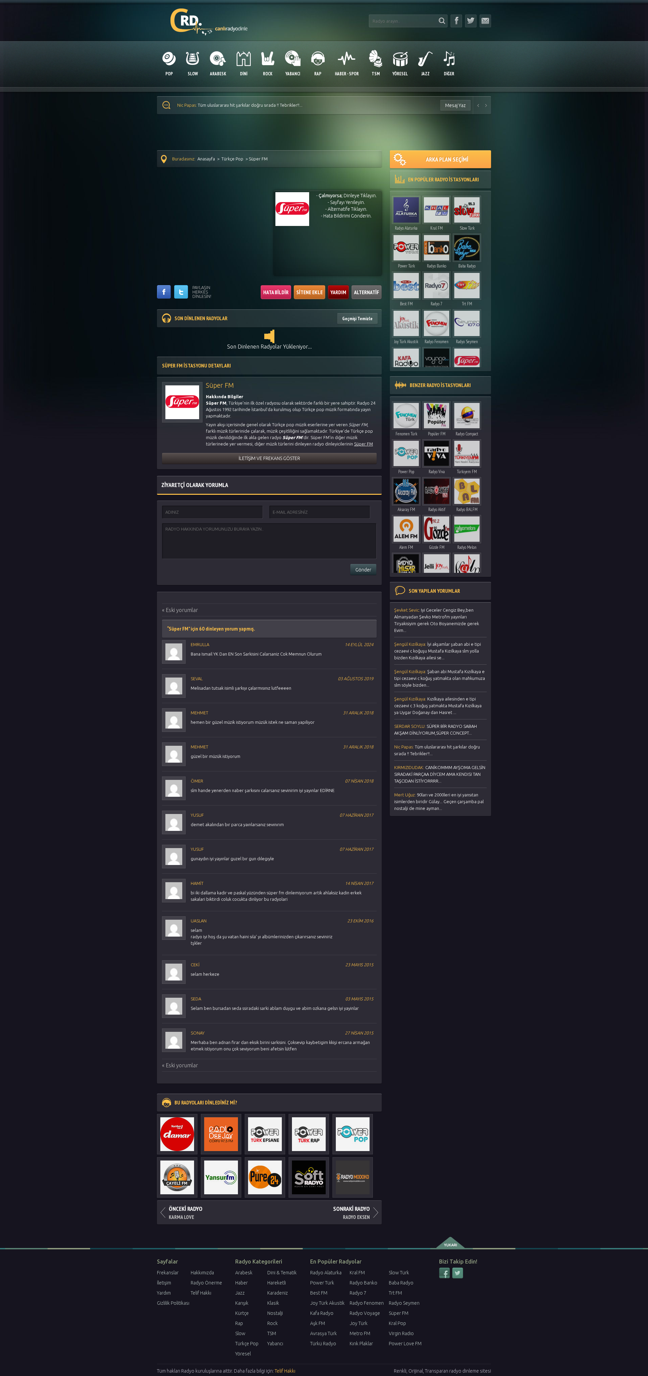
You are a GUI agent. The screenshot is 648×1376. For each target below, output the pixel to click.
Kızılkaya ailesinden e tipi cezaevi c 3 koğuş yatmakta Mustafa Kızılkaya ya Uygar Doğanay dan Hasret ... (438, 705)
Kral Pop (397, 1323)
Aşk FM (317, 1323)
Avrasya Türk (323, 1333)
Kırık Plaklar (361, 1343)
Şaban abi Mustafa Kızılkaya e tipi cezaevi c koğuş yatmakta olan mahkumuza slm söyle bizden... (439, 678)
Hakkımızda (202, 1272)
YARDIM (338, 292)
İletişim (164, 1282)
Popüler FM (437, 434)
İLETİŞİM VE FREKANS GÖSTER (269, 458)
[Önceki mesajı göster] (478, 105)
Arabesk (243, 1272)
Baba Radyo (467, 266)
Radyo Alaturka (406, 228)
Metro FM (360, 1333)
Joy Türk (359, 1323)
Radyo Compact (467, 434)
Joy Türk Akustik (406, 342)
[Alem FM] (406, 527)
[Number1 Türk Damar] (177, 1131)
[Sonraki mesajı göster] (486, 105)
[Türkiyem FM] (467, 451)
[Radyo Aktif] (436, 489)
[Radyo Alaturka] (406, 208)
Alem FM (406, 547)
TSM (271, 1333)
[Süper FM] (467, 359)
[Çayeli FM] (177, 1174)
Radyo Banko (436, 266)
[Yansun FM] (221, 1174)
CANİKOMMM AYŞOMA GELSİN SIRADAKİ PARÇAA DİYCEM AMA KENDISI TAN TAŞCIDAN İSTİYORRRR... (290, 105)
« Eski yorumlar (180, 610)
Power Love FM (405, 1343)
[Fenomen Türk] (406, 414)
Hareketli (276, 1282)
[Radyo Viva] (436, 451)
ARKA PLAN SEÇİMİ (447, 159)
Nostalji (275, 1313)
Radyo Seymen (467, 342)
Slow (240, 1333)
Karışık (241, 1303)
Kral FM (436, 228)
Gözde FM (436, 547)
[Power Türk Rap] (309, 1131)
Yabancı (275, 1343)
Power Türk (406, 266)
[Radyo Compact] (467, 414)
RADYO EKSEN (351, 1212)
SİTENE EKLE (309, 292)
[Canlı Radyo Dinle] (209, 18)
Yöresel (243, 1353)
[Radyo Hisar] (406, 565)
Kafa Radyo (321, 1313)
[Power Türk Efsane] (265, 1131)
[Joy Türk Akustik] (406, 321)
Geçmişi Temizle (357, 318)
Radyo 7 (436, 304)
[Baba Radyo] (467, 246)
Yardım (164, 1293)
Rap (239, 1323)
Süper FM (398, 1313)
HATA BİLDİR (276, 292)
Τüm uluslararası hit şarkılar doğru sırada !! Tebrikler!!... (437, 750)
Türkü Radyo (323, 1343)
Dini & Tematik (282, 1272)
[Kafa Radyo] (406, 359)
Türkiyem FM (467, 472)
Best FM (406, 304)
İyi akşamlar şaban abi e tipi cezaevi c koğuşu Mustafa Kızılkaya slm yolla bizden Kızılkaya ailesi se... (437, 651)
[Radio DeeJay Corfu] (221, 1131)
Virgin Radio (401, 1333)
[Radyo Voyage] (436, 359)
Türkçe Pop (232, 158)
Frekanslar (168, 1272)
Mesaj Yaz (455, 105)
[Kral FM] (436, 208)
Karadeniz (277, 1293)
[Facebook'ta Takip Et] (456, 21)
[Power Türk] (406, 246)
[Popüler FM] (436, 414)
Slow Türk (467, 228)
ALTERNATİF (366, 292)
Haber (241, 1282)
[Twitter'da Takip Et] (471, 21)
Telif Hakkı (201, 1293)
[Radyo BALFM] (467, 489)
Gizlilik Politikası (173, 1303)
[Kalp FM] (467, 565)
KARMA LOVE (185, 1212)
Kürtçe (242, 1313)
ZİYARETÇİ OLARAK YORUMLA (194, 485)
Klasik (273, 1303)
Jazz (240, 1293)
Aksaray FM (406, 509)
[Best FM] (406, 284)
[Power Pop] (352, 1131)
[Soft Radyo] (309, 1174)
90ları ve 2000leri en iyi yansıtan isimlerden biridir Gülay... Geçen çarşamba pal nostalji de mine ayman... (439, 801)
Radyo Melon (467, 547)
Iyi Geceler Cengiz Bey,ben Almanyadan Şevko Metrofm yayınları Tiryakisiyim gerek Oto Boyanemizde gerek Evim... (436, 620)
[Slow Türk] (467, 208)
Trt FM (467, 304)
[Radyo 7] (436, 284)
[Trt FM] (467, 284)
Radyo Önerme (206, 1282)
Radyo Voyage (365, 1313)
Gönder (363, 569)
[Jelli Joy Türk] (436, 565)
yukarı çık (451, 1242)
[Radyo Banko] (436, 246)
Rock (272, 1323)
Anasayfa (206, 158)
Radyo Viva (437, 472)
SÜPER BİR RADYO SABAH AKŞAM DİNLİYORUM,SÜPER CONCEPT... (435, 729)
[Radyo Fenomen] (436, 321)
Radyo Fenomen (437, 342)
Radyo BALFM (467, 509)
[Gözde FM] (436, 527)
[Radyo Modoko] (352, 1174)
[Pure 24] (265, 1174)
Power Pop (406, 472)
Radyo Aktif (436, 509)
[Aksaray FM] (406, 489)
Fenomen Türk (406, 434)
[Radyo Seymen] (467, 321)
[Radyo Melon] (467, 527)
